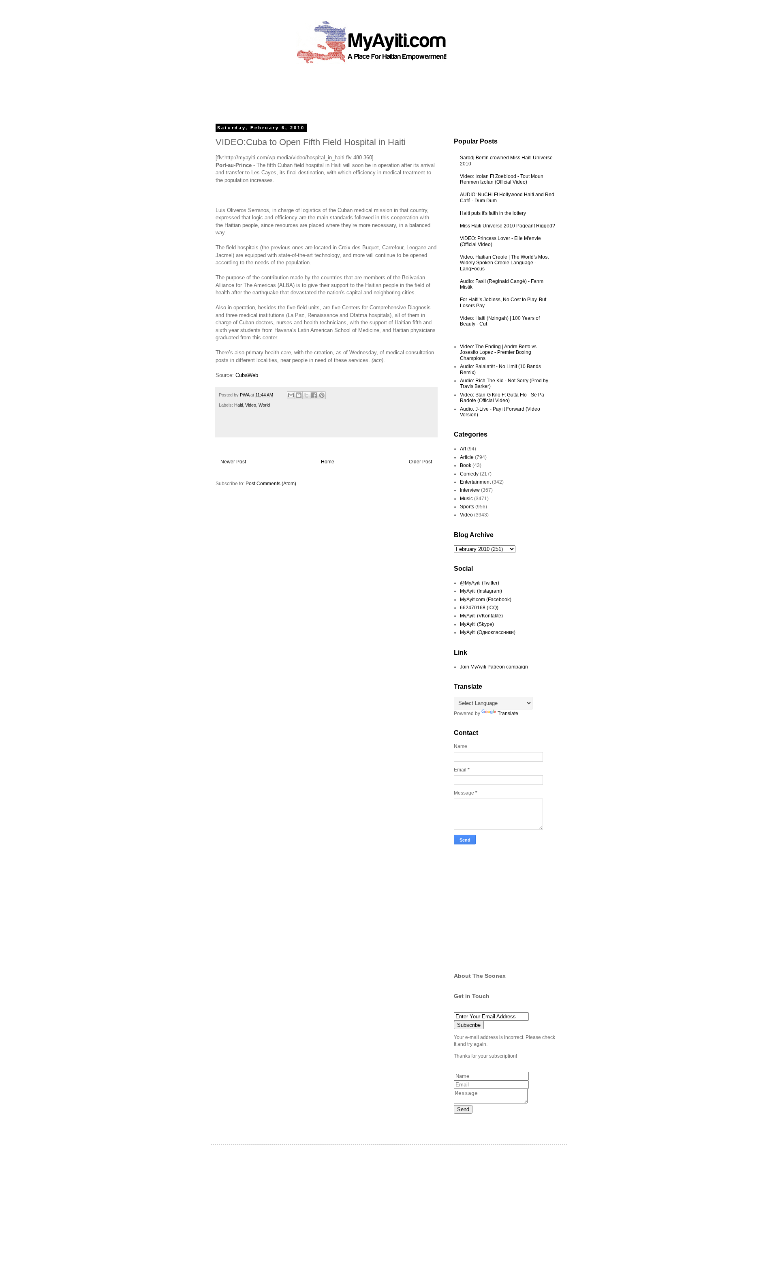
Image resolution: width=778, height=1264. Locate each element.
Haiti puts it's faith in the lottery (493, 213)
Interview (470, 490)
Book (465, 465)
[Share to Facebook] (314, 395)
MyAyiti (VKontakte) (481, 616)
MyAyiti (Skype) (477, 624)
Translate (508, 713)
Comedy (469, 474)
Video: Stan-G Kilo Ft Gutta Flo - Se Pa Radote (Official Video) (502, 397)
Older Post (420, 462)
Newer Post (233, 462)
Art (463, 449)
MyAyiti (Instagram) (481, 591)
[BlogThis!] (299, 395)
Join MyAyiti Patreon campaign (494, 667)
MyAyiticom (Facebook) (485, 599)
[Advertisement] (370, 91)
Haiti (238, 405)
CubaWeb (246, 375)
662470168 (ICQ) (479, 608)
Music (466, 498)
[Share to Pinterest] (322, 395)
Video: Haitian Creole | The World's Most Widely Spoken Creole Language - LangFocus (504, 263)
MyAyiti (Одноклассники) (487, 632)
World (264, 405)
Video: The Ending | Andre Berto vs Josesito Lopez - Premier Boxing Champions (498, 352)
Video (250, 405)
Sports (467, 507)
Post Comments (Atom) (271, 483)
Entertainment (475, 482)
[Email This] (291, 395)
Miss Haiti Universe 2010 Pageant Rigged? (507, 226)
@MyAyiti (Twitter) (479, 583)
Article (467, 457)
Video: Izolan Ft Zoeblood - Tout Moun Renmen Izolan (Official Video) (501, 179)
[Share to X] (306, 395)
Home (327, 462)
